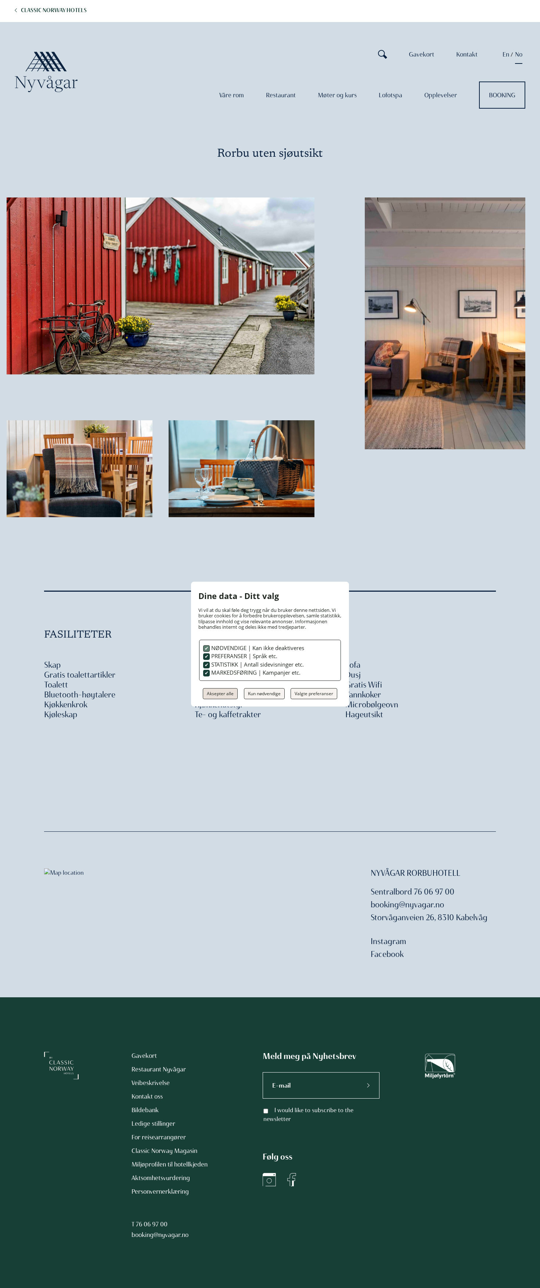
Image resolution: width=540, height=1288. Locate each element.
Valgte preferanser (314, 693)
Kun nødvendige (264, 693)
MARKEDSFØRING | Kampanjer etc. (255, 672)
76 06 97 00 (152, 1224)
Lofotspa (390, 95)
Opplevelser (440, 95)
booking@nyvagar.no (407, 905)
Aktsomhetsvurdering (161, 1178)
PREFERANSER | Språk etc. (243, 656)
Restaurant (281, 95)
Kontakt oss (147, 1096)
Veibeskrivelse (151, 1082)
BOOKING (502, 95)
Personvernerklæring (160, 1191)
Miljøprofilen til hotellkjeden (170, 1164)
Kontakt (467, 54)
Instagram (388, 941)
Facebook (387, 954)
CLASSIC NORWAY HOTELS (54, 10)
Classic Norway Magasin (164, 1150)
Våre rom (231, 95)
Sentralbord (391, 892)
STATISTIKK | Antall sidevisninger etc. (257, 664)
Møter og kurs (337, 95)
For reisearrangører (159, 1137)
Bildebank (145, 1110)
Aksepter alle (220, 693)
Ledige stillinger (153, 1123)
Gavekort (421, 54)
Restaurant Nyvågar (159, 1069)
